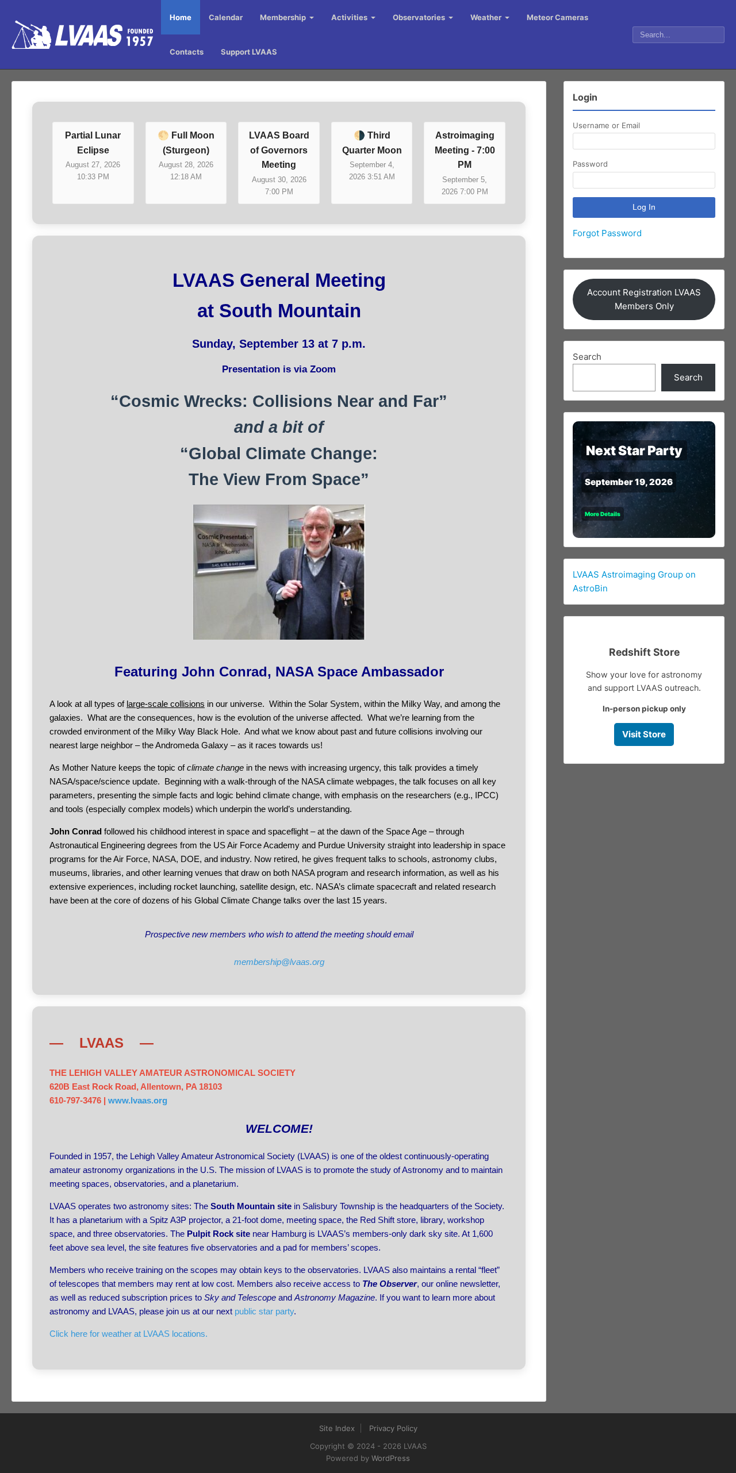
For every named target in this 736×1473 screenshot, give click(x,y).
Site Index (337, 1428)
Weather (485, 17)
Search (587, 356)
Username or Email (606, 125)
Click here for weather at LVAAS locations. (128, 1334)
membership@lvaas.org (279, 962)
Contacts (187, 51)
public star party (264, 1311)
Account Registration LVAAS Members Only (644, 299)
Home (180, 17)
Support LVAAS (249, 51)
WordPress (390, 1458)
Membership (283, 17)
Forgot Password (607, 233)
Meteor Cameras (557, 17)
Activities (349, 17)
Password (590, 163)
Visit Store (644, 734)
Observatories (419, 17)
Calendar (226, 17)
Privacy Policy (393, 1428)
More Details (602, 513)
